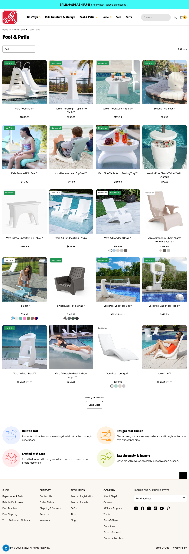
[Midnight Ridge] (77, 318)
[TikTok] (155, 508)
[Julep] (116, 386)
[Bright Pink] (24, 318)
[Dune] (118, 250)
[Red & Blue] (36, 318)
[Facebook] (142, 508)
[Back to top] (183, 475)
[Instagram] (149, 508)
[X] (136, 508)
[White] (110, 250)
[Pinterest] (168, 508)
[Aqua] (114, 250)
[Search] (144, 17)
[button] (33, 17)
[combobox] (156, 17)
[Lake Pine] (73, 318)
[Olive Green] (28, 318)
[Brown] (32, 318)
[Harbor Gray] (69, 318)
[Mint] (20, 318)
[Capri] (13, 318)
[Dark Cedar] (125, 250)
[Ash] (122, 250)
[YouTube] (162, 508)
